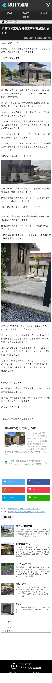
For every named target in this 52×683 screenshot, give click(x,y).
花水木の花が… (23, 544)
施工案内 (26, 13)
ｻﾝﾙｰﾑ (18, 604)
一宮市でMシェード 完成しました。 (24, 509)
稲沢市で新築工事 (24, 526)
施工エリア (36, 672)
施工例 (9, 13)
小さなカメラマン (24, 564)
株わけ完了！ (22, 584)
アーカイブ (6, 627)
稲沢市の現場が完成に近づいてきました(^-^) (27, 512)
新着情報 (26, 17)
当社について (42, 13)
